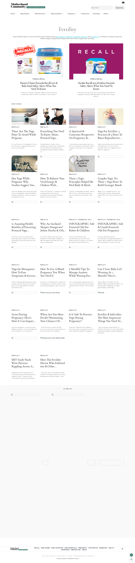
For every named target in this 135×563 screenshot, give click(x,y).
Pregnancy (71, 14)
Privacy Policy (61, 556)
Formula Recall (39, 79)
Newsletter (76, 549)
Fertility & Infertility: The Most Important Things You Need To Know (110, 318)
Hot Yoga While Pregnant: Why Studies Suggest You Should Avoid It (23, 182)
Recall (13, 14)
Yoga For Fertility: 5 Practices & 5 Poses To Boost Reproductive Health (110, 135)
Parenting (96, 14)
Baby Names (24, 14)
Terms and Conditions (48, 556)
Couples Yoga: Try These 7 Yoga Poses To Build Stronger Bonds (110, 182)
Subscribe (119, 8)
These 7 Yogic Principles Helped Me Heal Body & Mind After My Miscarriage (81, 182)
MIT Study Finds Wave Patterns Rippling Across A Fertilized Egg (22, 363)
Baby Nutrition (40, 14)
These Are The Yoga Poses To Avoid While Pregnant (24, 134)
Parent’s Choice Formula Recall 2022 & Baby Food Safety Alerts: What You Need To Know (39, 85)
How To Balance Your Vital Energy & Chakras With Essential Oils (52, 182)
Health (105, 14)
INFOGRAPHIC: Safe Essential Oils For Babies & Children (81, 227)
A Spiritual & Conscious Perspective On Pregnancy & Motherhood (81, 135)
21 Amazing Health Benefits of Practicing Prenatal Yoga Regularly (24, 227)
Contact (69, 556)
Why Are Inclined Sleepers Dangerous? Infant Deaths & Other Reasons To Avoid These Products (53, 227)
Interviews (65, 549)
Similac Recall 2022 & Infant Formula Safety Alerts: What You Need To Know (96, 85)
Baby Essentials (56, 14)
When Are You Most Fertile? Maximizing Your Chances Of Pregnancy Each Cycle (52, 318)
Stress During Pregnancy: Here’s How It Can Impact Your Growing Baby (23, 318)
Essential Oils (85, 219)
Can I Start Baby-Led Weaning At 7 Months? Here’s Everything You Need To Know (110, 272)
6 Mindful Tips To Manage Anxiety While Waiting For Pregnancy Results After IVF (79, 272)
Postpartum (85, 14)
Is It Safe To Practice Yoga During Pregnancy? (80, 317)
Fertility (16, 127)
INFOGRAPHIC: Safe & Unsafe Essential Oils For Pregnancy (110, 227)
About (84, 549)
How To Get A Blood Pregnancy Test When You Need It (52, 272)
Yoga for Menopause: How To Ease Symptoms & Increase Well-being (24, 272)
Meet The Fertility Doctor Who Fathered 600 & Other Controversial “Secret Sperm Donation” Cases (52, 363)
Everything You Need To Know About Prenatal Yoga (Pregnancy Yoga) (52, 135)
